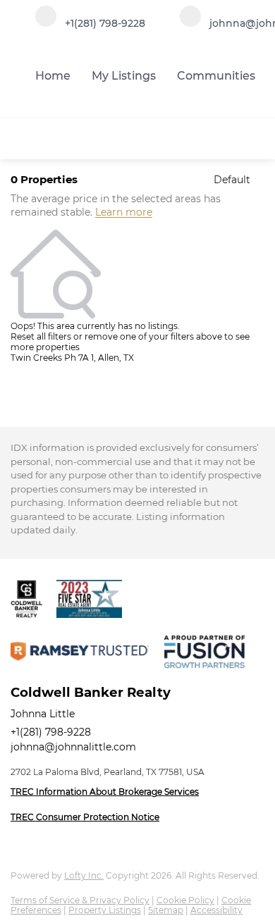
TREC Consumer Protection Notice (85, 817)
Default (232, 179)
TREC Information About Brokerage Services (105, 791)
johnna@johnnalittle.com (73, 747)
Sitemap (165, 910)
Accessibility (216, 910)
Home (53, 75)
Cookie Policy (185, 900)
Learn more (123, 212)
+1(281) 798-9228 (51, 732)
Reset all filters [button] (41, 336)
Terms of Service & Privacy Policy (80, 900)
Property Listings (104, 910)
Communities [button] (216, 75)
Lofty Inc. (84, 875)
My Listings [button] (124, 75)
